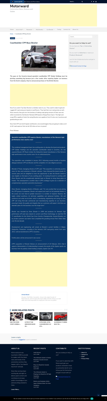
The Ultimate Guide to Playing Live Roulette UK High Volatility (42, 374)
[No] (105, 398)
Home (12, 29)
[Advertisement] (68, 15)
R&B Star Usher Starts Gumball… (15, 323)
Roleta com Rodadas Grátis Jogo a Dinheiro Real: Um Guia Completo (42, 383)
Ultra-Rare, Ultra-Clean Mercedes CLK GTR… (45, 324)
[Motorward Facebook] (91, 1)
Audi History (37, 352)
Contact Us (66, 29)
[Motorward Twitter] (94, 1)
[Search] (82, 2)
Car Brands (50, 29)
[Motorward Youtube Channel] (96, 1)
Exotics (12, 38)
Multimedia (39, 29)
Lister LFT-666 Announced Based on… (30, 324)
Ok (92, 398)
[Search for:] (75, 2)
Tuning (59, 29)
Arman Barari (25, 294)
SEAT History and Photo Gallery (32, 2)
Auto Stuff (19, 29)
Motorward (19, 6)
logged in (22, 340)
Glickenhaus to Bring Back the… (60, 323)
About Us (75, 29)
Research (29, 29)
